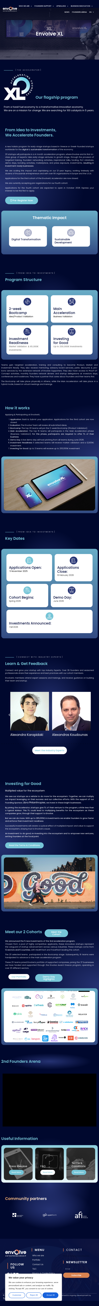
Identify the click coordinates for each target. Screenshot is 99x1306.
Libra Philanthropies (34, 802)
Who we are (24, 6)
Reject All (34, 1295)
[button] (9, 714)
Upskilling (61, 6)
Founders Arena (79, 12)
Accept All (51, 1295)
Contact (74, 1250)
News (66, 12)
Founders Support (42, 6)
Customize (17, 1295)
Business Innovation (80, 6)
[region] (33, 1287)
